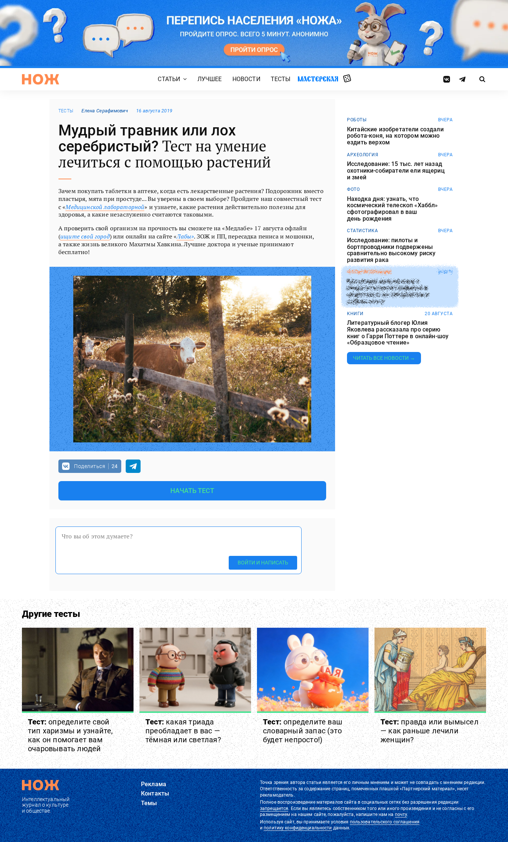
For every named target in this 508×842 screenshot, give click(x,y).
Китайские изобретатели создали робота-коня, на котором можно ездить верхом (395, 136)
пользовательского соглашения (384, 822)
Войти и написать (263, 563)
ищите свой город (85, 236)
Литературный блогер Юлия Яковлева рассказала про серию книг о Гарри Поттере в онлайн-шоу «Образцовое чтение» (397, 333)
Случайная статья (347, 79)
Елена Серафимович (104, 110)
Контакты (155, 793)
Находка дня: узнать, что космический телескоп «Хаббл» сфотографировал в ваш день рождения (392, 209)
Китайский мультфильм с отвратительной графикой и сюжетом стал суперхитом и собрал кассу (388, 291)
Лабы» (185, 236)
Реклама (153, 784)
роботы (356, 119)
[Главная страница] (40, 79)
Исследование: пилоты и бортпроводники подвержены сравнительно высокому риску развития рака (391, 250)
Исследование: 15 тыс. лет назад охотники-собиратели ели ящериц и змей (396, 170)
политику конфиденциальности (298, 827)
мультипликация (369, 272)
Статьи (169, 79)
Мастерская (318, 78)
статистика (362, 230)
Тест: (70, 735)
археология (362, 154)
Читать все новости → (384, 358)
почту (401, 814)
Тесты (281, 79)
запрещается (274, 808)
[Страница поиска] (482, 79)
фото (353, 189)
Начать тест (192, 490)
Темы (149, 803)
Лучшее (209, 79)
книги (355, 313)
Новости (246, 79)
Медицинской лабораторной (104, 207)
